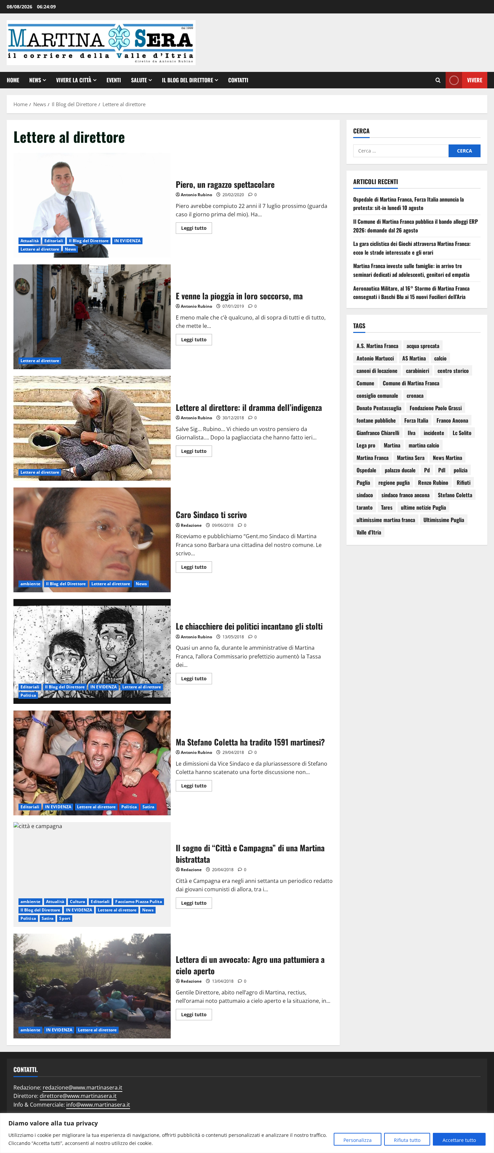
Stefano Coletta (455, 495)
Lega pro (366, 445)
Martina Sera (410, 458)
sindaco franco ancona (405, 495)
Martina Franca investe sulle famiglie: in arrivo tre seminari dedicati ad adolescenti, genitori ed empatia (411, 270)
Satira (148, 807)
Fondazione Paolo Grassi (436, 408)
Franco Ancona (452, 420)
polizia (460, 470)
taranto (365, 507)
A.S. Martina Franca (377, 346)
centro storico (453, 371)
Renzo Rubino (433, 482)
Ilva (411, 433)
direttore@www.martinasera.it (78, 1096)
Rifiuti (463, 482)
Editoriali (53, 241)
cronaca (415, 395)
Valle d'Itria (369, 532)
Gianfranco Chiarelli (378, 433)
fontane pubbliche (376, 420)
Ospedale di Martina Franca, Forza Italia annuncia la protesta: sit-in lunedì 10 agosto (408, 203)
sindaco (365, 495)
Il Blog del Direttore (187, 80)
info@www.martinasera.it (98, 1104)
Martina (392, 445)
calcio (440, 358)
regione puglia (394, 482)
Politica (28, 695)
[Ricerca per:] (401, 150)
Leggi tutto (196, 226)
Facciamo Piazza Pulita (138, 901)
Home (13, 80)
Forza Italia (416, 420)
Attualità (29, 241)
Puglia (363, 482)
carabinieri (417, 371)
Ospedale (366, 470)
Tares (387, 507)
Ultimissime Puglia (443, 520)
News (35, 80)
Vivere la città (73, 80)
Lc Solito (462, 433)
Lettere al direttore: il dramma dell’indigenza (92, 428)
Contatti (238, 80)
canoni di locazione (377, 371)
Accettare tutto (459, 1140)
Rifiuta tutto (407, 1140)
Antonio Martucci (375, 358)
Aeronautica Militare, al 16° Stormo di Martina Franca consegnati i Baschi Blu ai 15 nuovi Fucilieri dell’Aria (411, 292)
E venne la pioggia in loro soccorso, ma (92, 316)
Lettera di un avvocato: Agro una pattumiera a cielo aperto (92, 986)
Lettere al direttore (39, 249)
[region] (247, 1133)
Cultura (77, 901)
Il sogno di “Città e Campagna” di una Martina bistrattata (92, 874)
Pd (427, 470)
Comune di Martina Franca (411, 383)
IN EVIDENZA (127, 241)
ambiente (30, 584)
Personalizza (357, 1140)
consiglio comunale (377, 395)
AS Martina (414, 358)
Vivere (474, 80)
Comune (365, 383)
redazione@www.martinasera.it (82, 1087)
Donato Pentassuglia (379, 408)
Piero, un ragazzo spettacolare (92, 205)
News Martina (447, 458)
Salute (139, 80)
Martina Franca (372, 458)
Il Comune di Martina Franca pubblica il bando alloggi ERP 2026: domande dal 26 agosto (415, 225)
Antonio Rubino (196, 195)
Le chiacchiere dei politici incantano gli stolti (92, 651)
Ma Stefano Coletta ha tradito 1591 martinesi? (92, 763)
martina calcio (424, 445)
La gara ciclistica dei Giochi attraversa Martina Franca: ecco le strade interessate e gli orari (411, 248)
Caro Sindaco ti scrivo (92, 539)
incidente (434, 433)
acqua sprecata (423, 346)
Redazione (191, 525)
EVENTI (114, 80)
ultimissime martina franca (386, 520)
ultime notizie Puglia (423, 507)
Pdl (441, 470)
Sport (64, 918)
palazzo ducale (400, 470)
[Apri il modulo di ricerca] (438, 80)
